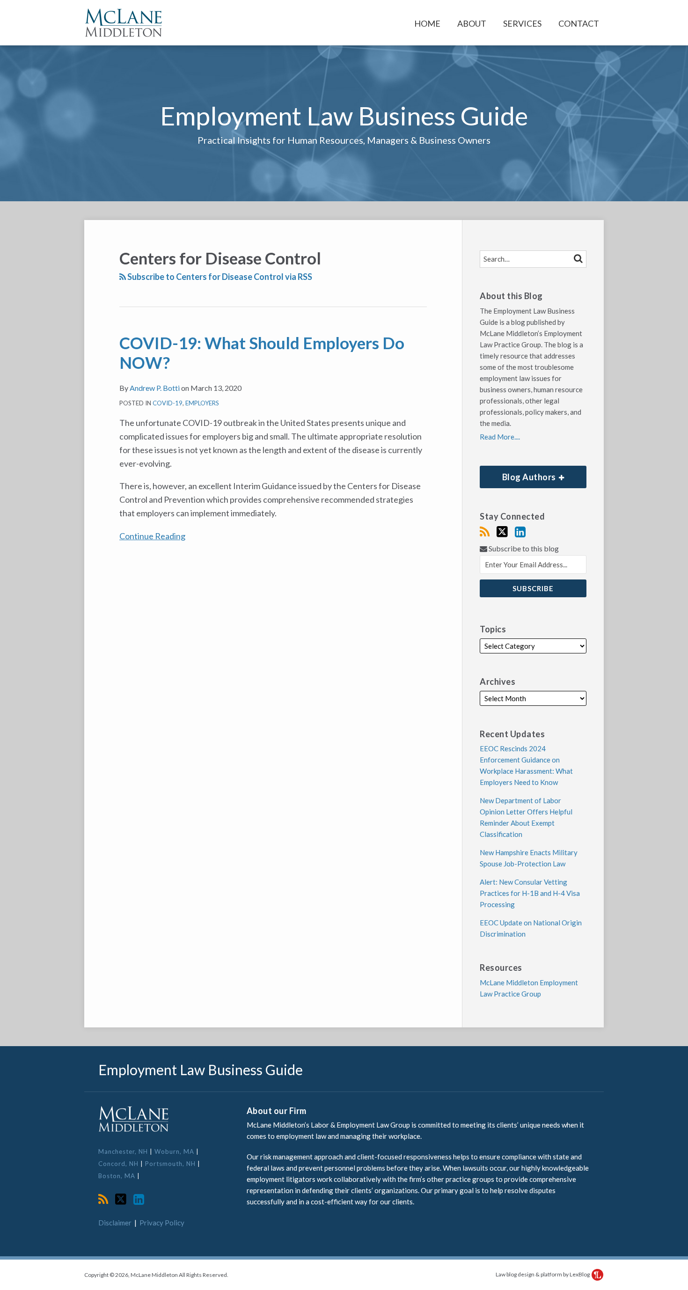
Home (427, 23)
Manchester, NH (124, 1151)
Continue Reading (152, 535)
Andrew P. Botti (155, 387)
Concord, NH (119, 1163)
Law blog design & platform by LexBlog (543, 1274)
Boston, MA (117, 1176)
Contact (578, 23)
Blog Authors (518, 474)
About (471, 23)
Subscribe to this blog (523, 548)
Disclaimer (115, 1222)
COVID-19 (168, 403)
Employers (202, 403)
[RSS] (485, 531)
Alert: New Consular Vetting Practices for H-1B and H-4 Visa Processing (530, 893)
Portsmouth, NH (171, 1163)
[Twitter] (502, 531)
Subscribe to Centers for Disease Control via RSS (219, 276)
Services (522, 23)
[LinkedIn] (520, 531)
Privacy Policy (161, 1222)
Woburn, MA (175, 1151)
